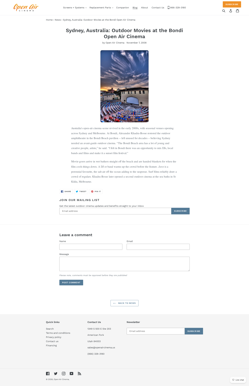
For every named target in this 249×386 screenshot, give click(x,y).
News (58, 19)
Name (62, 241)
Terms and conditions (58, 333)
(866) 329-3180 (95, 353)
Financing (51, 345)
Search (50, 328)
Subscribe (232, 4)
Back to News (127, 303)
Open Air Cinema (61, 379)
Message (64, 254)
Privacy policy (53, 337)
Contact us (52, 341)
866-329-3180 (177, 7)
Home (49, 19)
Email (130, 241)
